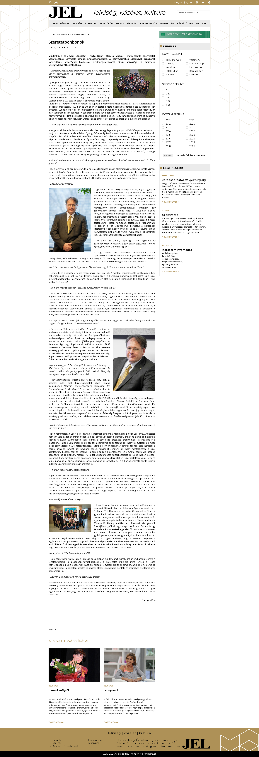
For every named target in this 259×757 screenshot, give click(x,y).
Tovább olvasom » (56, 722)
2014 (168, 131)
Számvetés (170, 215)
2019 (191, 120)
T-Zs (168, 105)
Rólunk (57, 740)
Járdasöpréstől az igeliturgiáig (184, 180)
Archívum (93, 743)
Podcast (201, 23)
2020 (192, 124)
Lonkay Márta (56, 47)
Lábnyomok (111, 690)
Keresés (168, 155)
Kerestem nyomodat (177, 249)
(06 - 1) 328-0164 (128, 746)
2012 (168, 124)
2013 (168, 127)
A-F (167, 90)
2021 (191, 127)
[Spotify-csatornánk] (207, 2)
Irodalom (90, 23)
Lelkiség (77, 23)
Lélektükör (106, 23)
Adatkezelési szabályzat (65, 746)
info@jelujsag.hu (183, 2)
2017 (168, 142)
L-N (167, 97)
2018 (168, 146)
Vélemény (132, 23)
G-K (168, 93)
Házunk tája (167, 23)
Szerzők (57, 743)
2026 (192, 146)
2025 (192, 142)
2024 (192, 138)
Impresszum (95, 740)
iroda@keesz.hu (154, 746)
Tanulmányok (61, 23)
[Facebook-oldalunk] (195, 2)
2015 (168, 135)
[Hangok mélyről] (74, 681)
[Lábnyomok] (129, 681)
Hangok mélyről (59, 690)
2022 (192, 131)
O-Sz (168, 101)
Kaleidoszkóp (148, 23)
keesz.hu (174, 746)
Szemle (119, 23)
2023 (192, 135)
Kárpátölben (185, 23)
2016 (168, 138)
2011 (168, 120)
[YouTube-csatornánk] (201, 2)
